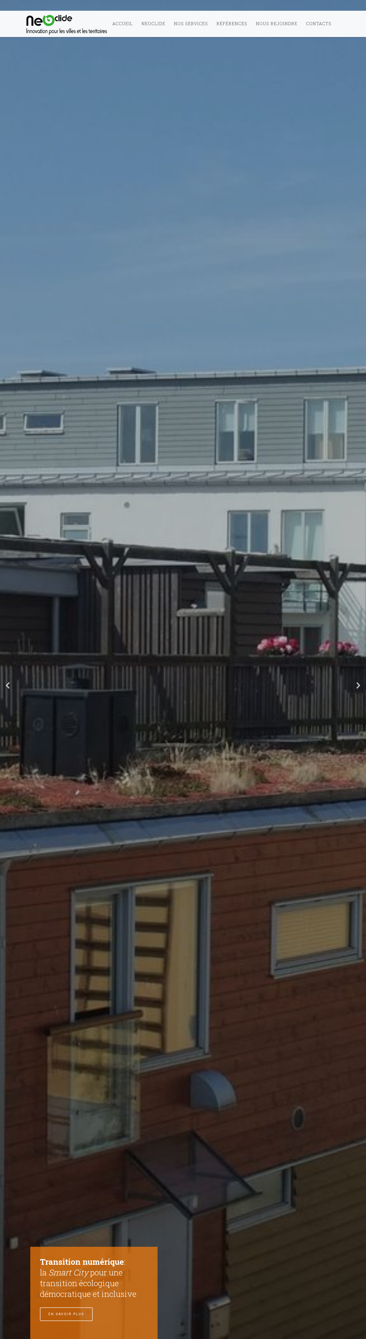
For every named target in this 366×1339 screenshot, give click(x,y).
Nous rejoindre (276, 23)
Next (358, 685)
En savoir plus (66, 1314)
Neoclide (153, 23)
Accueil (122, 23)
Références (231, 23)
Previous (8, 685)
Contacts (318, 23)
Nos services (191, 23)
